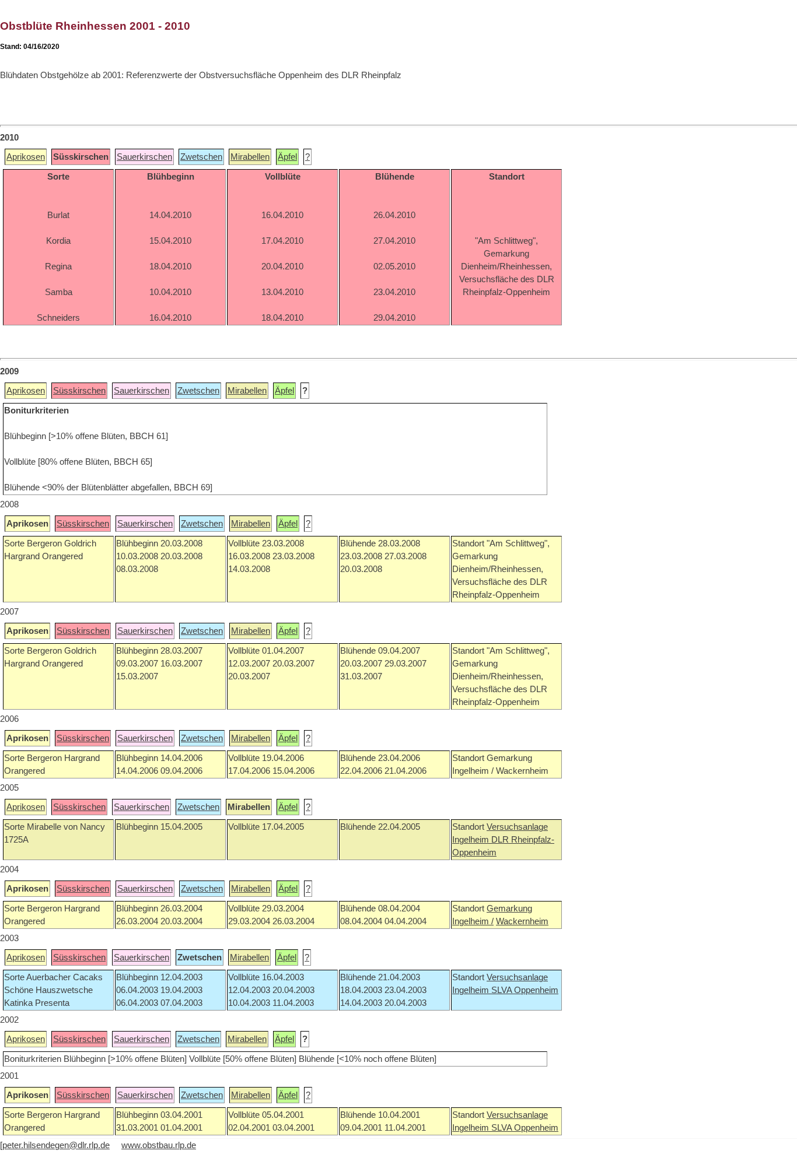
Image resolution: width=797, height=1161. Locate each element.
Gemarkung (509, 908)
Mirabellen (250, 157)
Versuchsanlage (517, 827)
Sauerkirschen (144, 157)
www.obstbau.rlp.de (158, 1145)
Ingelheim (471, 839)
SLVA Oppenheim (524, 990)
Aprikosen (25, 157)
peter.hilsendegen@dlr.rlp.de (56, 1145)
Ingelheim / (473, 921)
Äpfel (287, 157)
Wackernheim (522, 921)
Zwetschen (201, 157)
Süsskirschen (79, 390)
